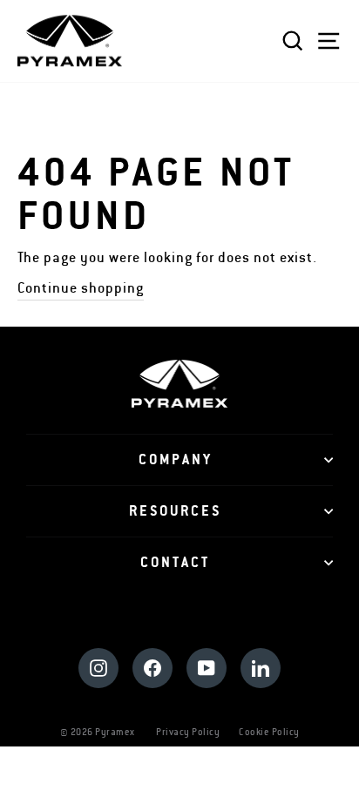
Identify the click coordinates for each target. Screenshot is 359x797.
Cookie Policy (269, 732)
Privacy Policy (188, 732)
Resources (175, 511)
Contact (175, 562)
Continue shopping (80, 288)
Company (176, 460)
